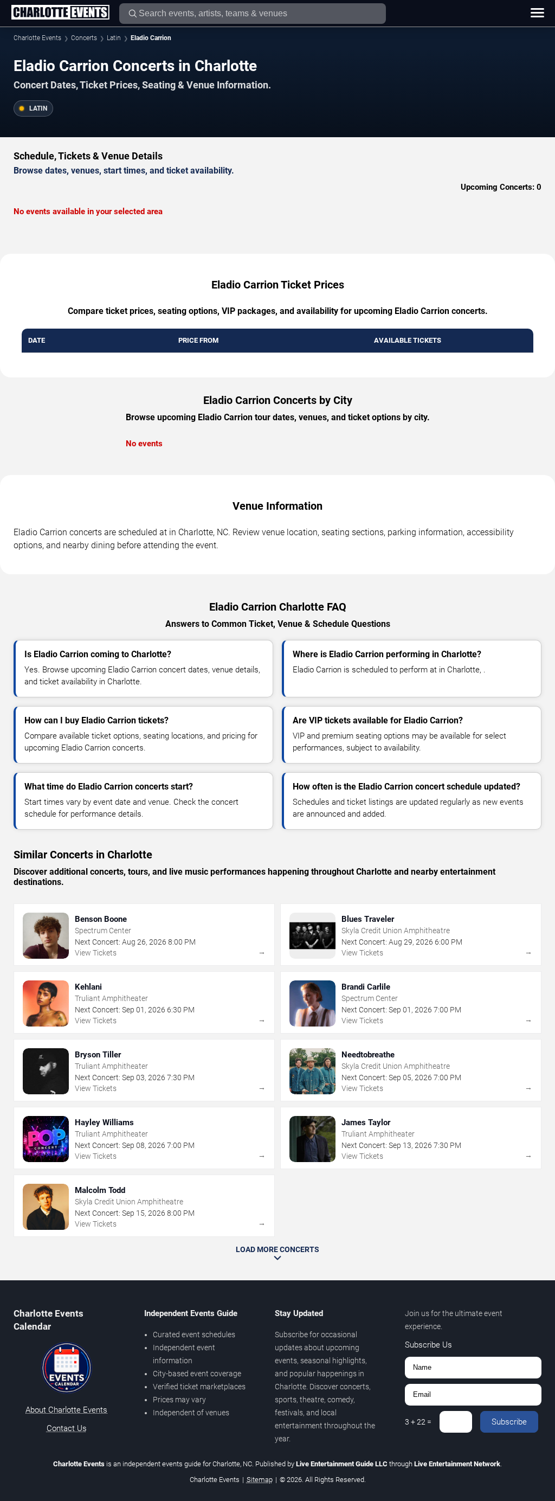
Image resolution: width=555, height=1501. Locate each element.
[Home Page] (60, 13)
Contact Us (67, 1428)
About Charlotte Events (66, 1410)
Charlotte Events (37, 38)
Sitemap (260, 1480)
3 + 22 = (418, 1421)
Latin (114, 38)
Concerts (84, 38)
